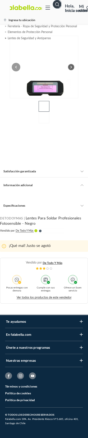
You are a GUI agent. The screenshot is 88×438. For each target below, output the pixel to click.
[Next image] (71, 67)
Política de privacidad (20, 400)
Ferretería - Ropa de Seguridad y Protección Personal (42, 26)
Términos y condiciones (21, 386)
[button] (58, 8)
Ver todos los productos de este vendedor (44, 297)
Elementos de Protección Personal (30, 32)
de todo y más (52, 263)
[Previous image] (16, 67)
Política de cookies (18, 393)
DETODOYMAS (11, 218)
